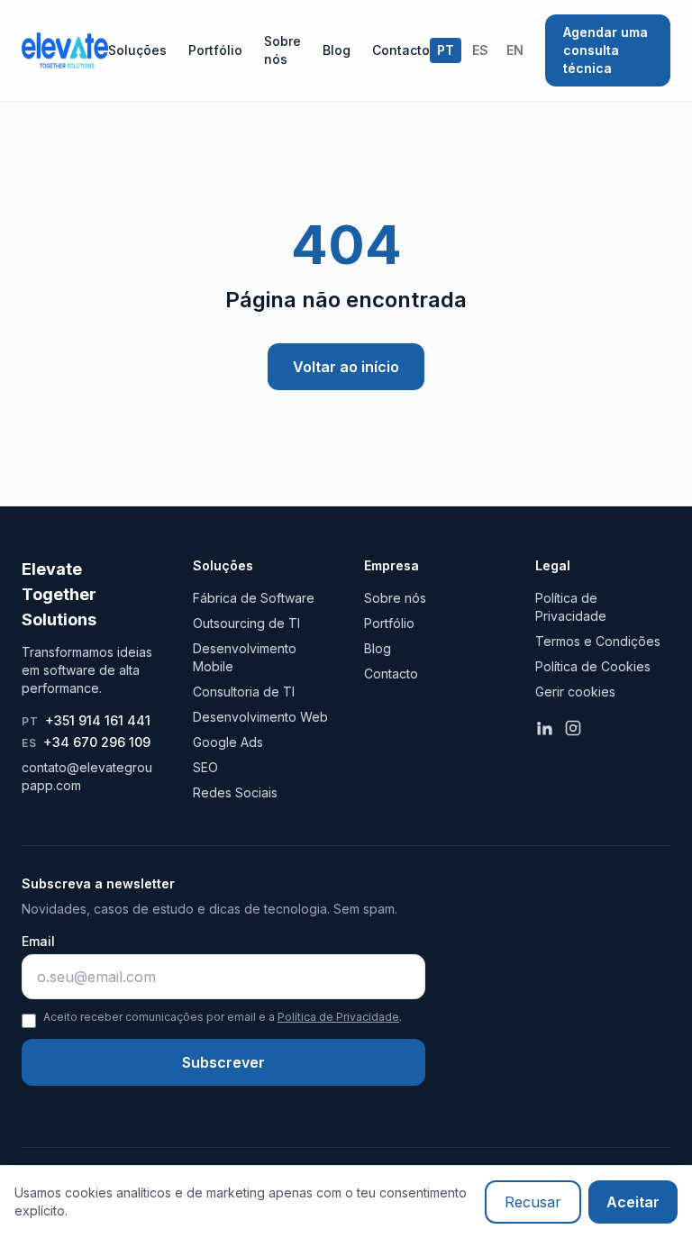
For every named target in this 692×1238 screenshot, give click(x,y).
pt (445, 50)
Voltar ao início (346, 367)
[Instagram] (573, 728)
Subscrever (223, 1062)
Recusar (533, 1202)
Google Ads (228, 742)
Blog (337, 50)
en (515, 50)
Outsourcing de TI (246, 623)
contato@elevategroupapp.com (87, 776)
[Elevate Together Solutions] (65, 50)
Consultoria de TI (244, 691)
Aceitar (633, 1202)
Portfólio (215, 50)
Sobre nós (282, 50)
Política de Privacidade (338, 1017)
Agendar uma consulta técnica (605, 50)
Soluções (137, 50)
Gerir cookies (575, 691)
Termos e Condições (597, 641)
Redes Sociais (235, 792)
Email (38, 941)
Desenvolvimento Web (260, 716)
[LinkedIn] (544, 728)
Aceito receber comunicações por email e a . (222, 1017)
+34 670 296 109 (86, 742)
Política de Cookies (593, 666)
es (480, 50)
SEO (205, 767)
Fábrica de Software (253, 597)
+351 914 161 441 (86, 720)
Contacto (401, 50)
